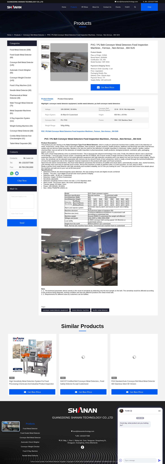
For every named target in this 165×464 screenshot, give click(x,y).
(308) (20, 50)
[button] (11, 362)
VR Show (84, 7)
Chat (149, 7)
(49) (18, 96)
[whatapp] (11, 173)
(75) (21, 104)
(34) (21, 126)
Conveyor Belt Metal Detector (33, 35)
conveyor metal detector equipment (55, 310)
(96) (20, 143)
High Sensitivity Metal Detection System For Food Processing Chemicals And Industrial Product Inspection (30, 382)
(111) (20, 119)
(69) (20, 56)
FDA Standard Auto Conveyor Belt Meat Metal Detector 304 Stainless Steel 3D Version (132, 382)
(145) (21, 63)
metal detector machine (80, 310)
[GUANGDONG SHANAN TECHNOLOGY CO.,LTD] (14, 7)
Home (64, 7)
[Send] (159, 460)
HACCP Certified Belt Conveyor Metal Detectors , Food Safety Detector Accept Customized (81, 382)
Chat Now (22, 180)
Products (74, 7)
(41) (20, 137)
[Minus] (159, 411)
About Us (95, 7)
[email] (16, 173)
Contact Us (107, 7)
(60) (20, 90)
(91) (20, 112)
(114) (20, 85)
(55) (20, 71)
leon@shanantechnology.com (127, 1)
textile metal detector (100, 310)
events (118, 7)
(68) (21, 131)
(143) (20, 79)
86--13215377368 (151, 1)
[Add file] (120, 460)
